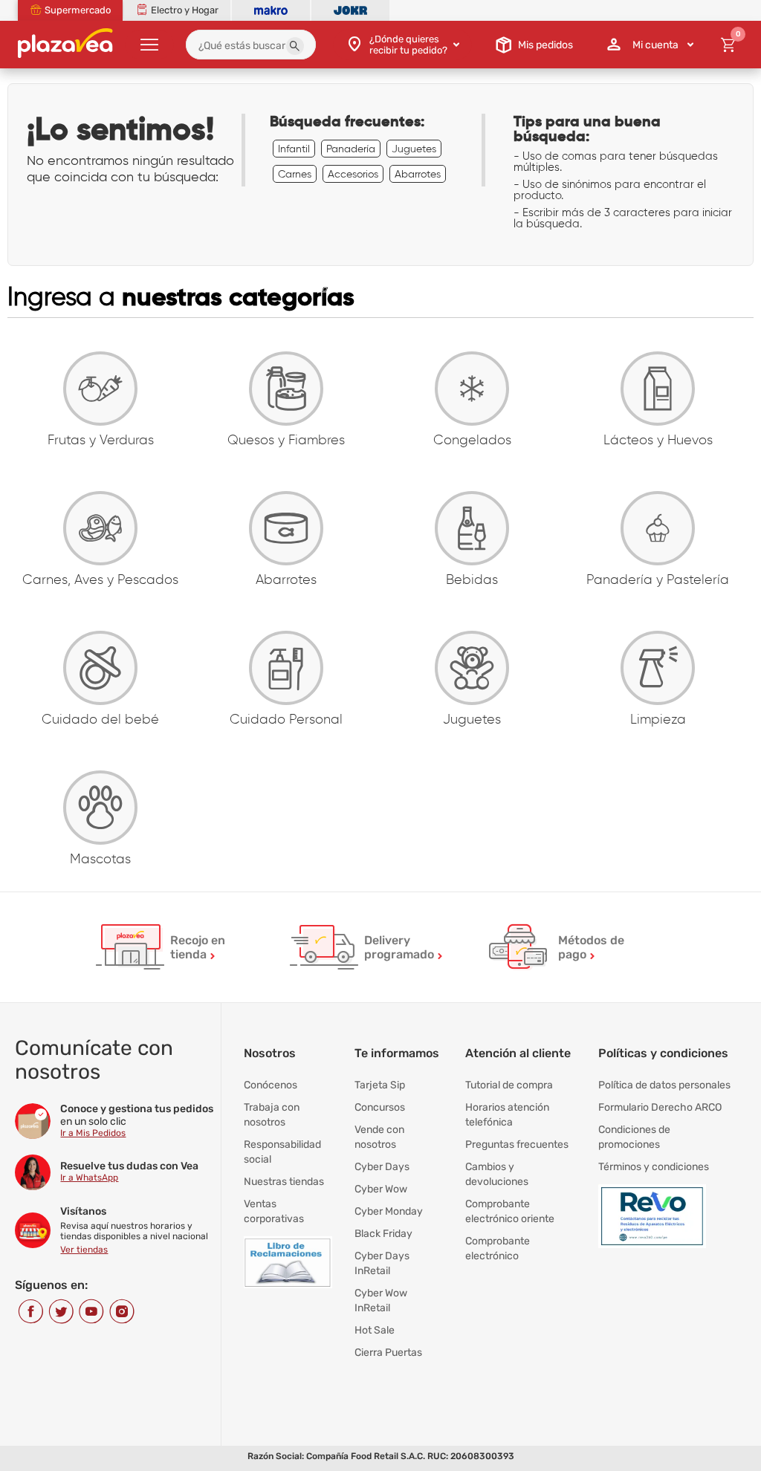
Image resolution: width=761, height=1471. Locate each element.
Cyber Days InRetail (381, 1263)
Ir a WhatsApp (89, 1177)
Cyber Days (381, 1166)
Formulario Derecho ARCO (660, 1107)
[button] (295, 46)
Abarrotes (418, 174)
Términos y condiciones (653, 1166)
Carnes (294, 174)
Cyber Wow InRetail (380, 1300)
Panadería (350, 149)
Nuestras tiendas (284, 1181)
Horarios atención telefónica (507, 1115)
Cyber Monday (388, 1211)
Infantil (294, 149)
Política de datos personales (664, 1085)
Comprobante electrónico (497, 1248)
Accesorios (353, 174)
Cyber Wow (380, 1189)
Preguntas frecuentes (517, 1144)
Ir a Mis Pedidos (93, 1133)
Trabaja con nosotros (271, 1115)
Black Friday (383, 1233)
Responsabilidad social (282, 1152)
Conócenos (270, 1085)
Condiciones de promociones (634, 1137)
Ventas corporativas (274, 1211)
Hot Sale (374, 1330)
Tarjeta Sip (379, 1085)
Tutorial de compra (509, 1085)
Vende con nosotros (379, 1137)
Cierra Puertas (388, 1352)
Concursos (379, 1107)
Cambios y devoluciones (496, 1174)
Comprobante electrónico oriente (509, 1211)
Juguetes (414, 149)
